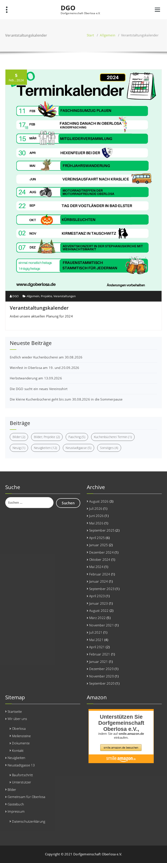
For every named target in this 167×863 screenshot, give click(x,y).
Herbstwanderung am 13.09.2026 (36, 378)
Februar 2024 (99, 574)
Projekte (46, 296)
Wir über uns (17, 718)
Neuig (19, 448)
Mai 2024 (96, 567)
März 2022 (97, 618)
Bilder (19, 437)
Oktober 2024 (99, 559)
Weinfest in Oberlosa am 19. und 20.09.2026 (44, 367)
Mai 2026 (96, 523)
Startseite (15, 711)
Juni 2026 (96, 515)
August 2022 (99, 610)
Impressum (16, 811)
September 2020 (102, 683)
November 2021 (101, 625)
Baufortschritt (22, 775)
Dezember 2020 (101, 669)
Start (90, 35)
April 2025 (97, 538)
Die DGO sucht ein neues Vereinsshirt (38, 389)
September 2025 (102, 530)
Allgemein (107, 35)
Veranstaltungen (64, 296)
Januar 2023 (98, 603)
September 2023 (102, 589)
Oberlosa (19, 728)
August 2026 (99, 501)
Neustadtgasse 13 (21, 765)
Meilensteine (21, 736)
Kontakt (17, 750)
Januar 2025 (98, 545)
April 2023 (97, 596)
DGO (68, 8)
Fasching (76, 437)
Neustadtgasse (78, 448)
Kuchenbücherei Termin (113, 437)
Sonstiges (109, 448)
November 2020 (101, 676)
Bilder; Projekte (47, 437)
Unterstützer (21, 782)
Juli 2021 (95, 632)
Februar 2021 (99, 654)
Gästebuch (16, 804)
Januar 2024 (98, 581)
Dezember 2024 (101, 552)
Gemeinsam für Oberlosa (26, 797)
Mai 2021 (96, 640)
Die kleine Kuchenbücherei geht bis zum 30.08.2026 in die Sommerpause (66, 399)
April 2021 (97, 647)
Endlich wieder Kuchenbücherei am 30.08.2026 (46, 357)
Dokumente (21, 743)
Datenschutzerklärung (28, 821)
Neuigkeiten (45, 448)
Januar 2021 (98, 661)
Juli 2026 (95, 508)
